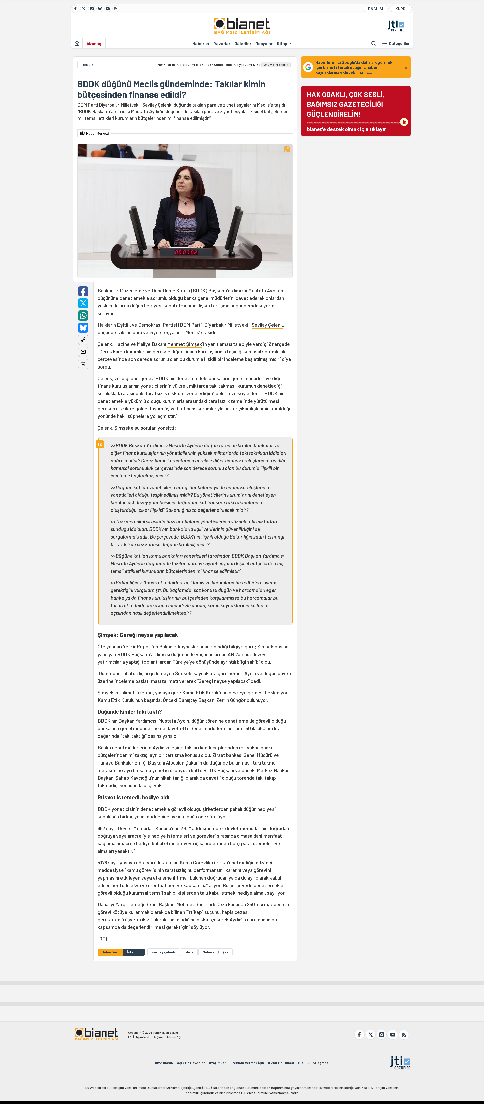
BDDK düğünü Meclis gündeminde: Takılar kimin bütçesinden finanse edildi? (171, 89)
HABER (87, 64)
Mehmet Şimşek (184, 344)
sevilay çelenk (163, 952)
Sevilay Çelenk (267, 325)
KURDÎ (400, 8)
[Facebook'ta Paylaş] (83, 291)
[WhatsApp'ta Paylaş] (83, 315)
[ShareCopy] (83, 340)
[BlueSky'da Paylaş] (83, 328)
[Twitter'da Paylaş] (83, 303)
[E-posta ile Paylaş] (83, 352)
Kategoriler (399, 43)
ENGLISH (376, 8)
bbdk (189, 952)
